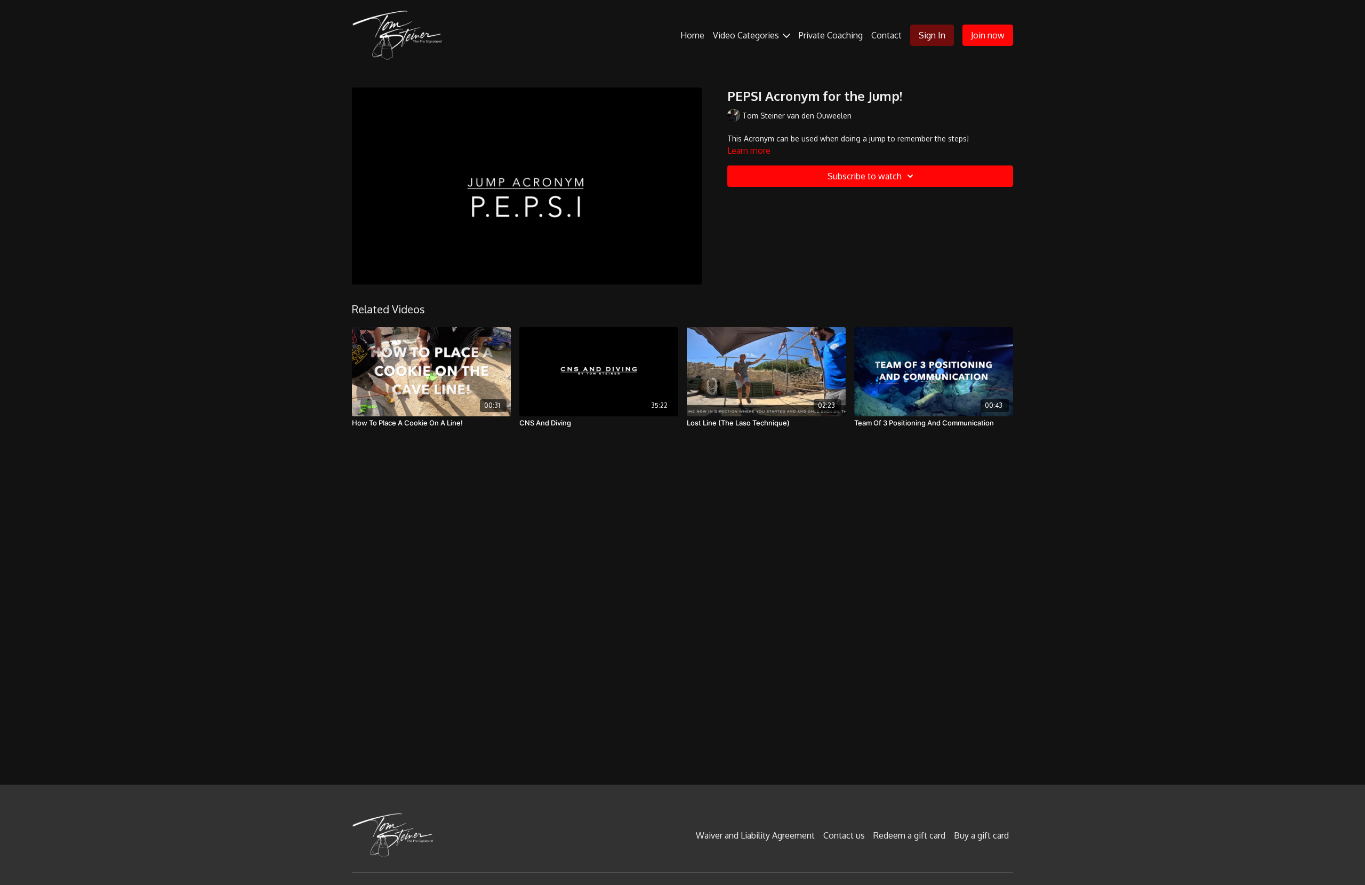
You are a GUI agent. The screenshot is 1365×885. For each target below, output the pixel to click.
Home (692, 35)
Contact (886, 35)
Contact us (844, 835)
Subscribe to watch (865, 176)
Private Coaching (831, 35)
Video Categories (747, 35)
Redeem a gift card (909, 835)
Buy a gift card (981, 835)
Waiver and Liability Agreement (755, 835)
